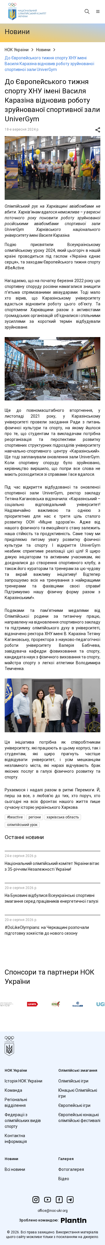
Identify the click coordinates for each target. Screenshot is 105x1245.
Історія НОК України (23, 1081)
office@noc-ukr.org (53, 1211)
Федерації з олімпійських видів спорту (23, 1120)
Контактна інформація (16, 1138)
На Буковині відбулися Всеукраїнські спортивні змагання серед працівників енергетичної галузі (51, 898)
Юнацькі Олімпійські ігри (77, 1093)
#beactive (15, 817)
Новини (43, 49)
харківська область (63, 817)
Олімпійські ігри (73, 1081)
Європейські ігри (74, 1105)
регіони (35, 817)
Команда (13, 1090)
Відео (63, 1178)
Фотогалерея (71, 1169)
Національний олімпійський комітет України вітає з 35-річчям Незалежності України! (52, 866)
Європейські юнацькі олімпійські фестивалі (79, 1117)
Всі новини (15, 1169)
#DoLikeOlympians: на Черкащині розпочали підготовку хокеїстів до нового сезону (47, 930)
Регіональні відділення (16, 1102)
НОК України (17, 49)
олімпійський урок (22, 825)
